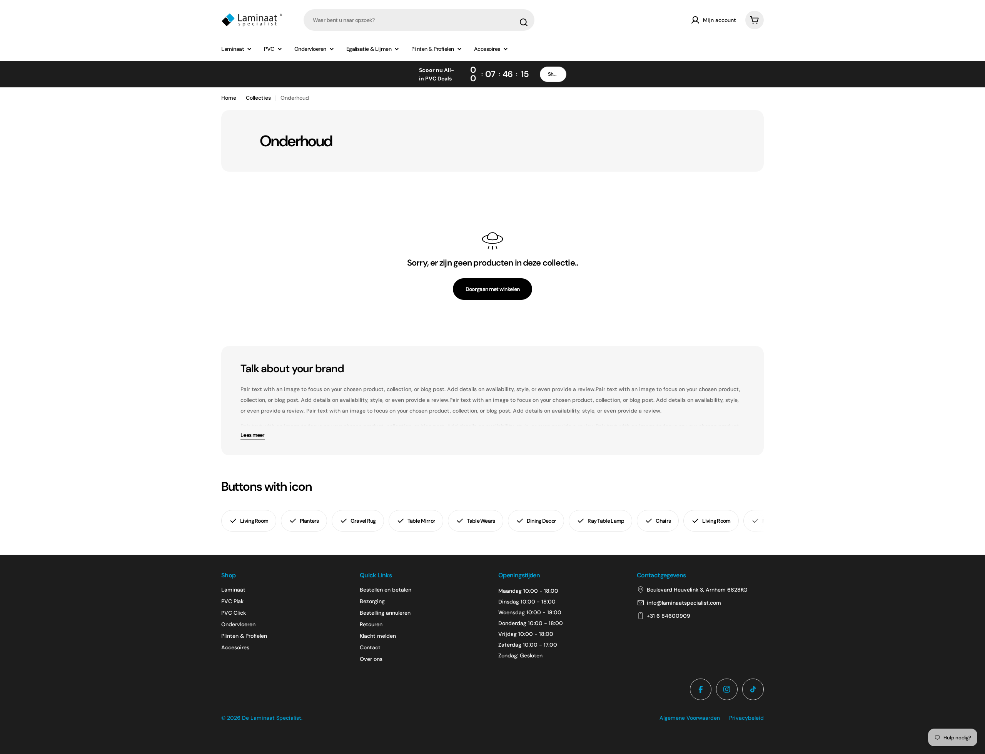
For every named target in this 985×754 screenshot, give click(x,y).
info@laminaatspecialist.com (684, 602)
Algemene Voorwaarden (689, 717)
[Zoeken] (523, 22)
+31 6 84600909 (668, 615)
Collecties (258, 97)
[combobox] (419, 20)
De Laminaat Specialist (271, 717)
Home (228, 97)
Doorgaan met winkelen (492, 289)
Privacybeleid (746, 717)
